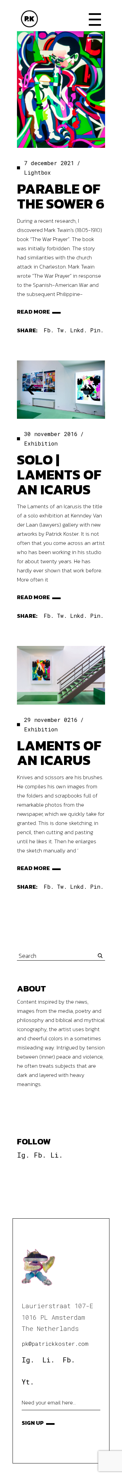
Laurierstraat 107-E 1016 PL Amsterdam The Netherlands (57, 1317)
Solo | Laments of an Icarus (59, 474)
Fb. (40, 1155)
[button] (34, 389)
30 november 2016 (51, 433)
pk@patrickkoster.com (55, 1343)
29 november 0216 (51, 719)
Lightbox (37, 172)
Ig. (23, 1155)
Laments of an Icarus (59, 753)
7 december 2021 (49, 162)
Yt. (28, 1381)
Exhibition (41, 443)
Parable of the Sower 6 (60, 196)
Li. (56, 1155)
